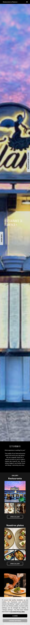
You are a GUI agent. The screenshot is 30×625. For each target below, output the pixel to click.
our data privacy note (17, 611)
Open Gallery (15, 517)
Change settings (15, 621)
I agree (15, 616)
